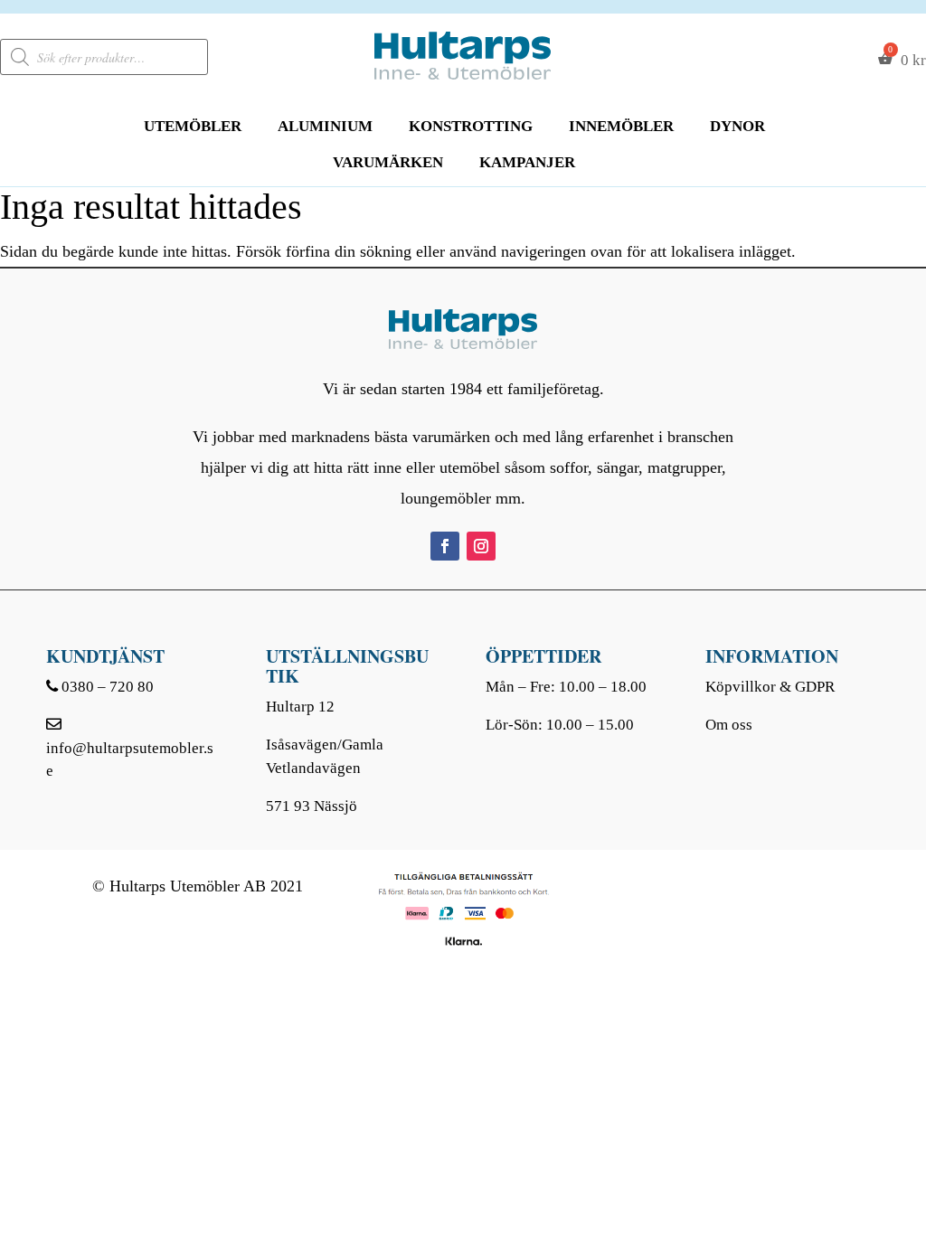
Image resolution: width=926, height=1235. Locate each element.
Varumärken (388, 162)
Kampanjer (527, 162)
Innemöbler (621, 126)
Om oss (728, 724)
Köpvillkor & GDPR (770, 686)
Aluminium (325, 126)
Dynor (737, 126)
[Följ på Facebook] (444, 546)
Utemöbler (192, 126)
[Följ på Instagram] (481, 546)
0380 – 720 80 (107, 686)
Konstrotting (471, 126)
